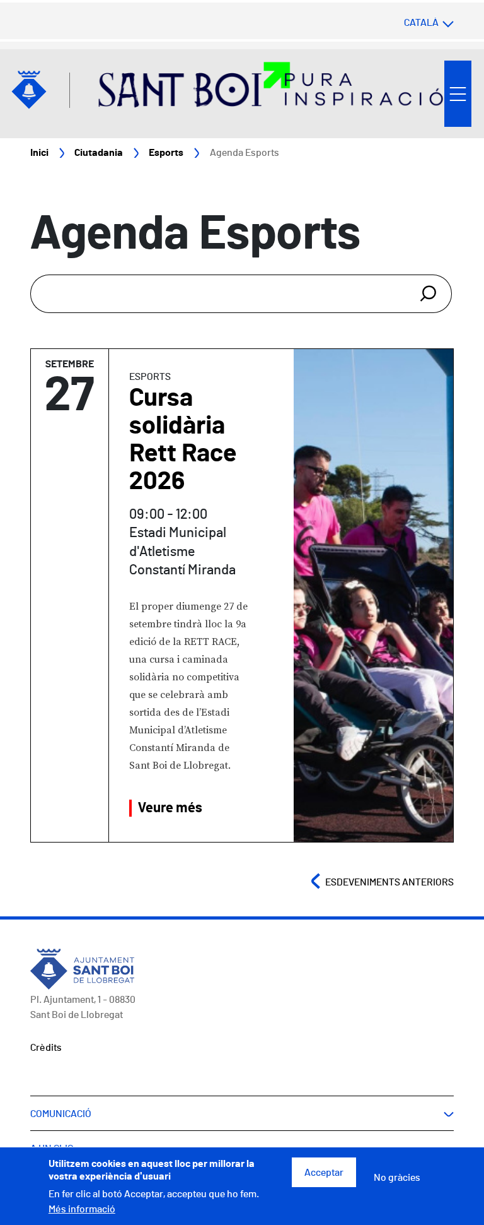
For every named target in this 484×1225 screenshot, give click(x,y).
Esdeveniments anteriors (389, 882)
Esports (166, 153)
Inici (39, 153)
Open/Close (457, 94)
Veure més (170, 808)
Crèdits (46, 1048)
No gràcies (397, 1178)
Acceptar (323, 1173)
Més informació (82, 1209)
